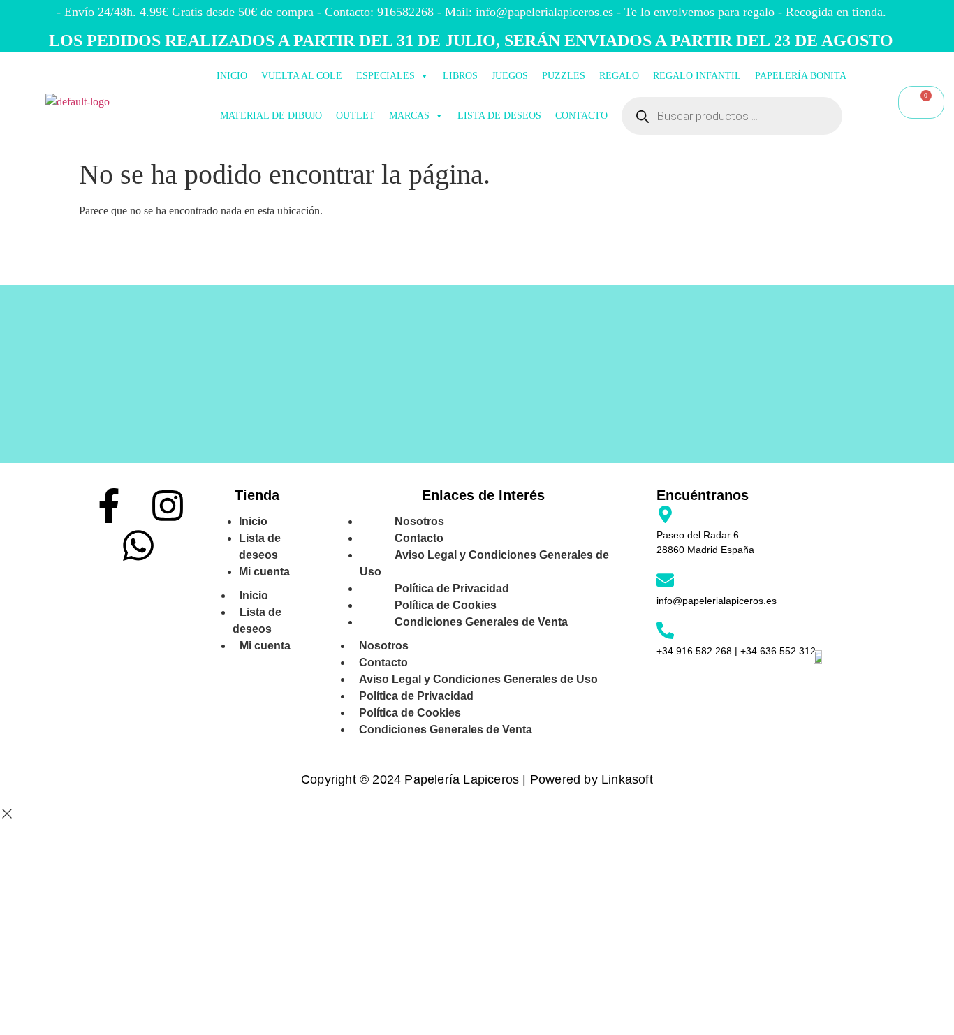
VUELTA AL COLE (301, 76)
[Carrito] (921, 102)
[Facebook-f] (108, 505)
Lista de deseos (260, 546)
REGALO (619, 76)
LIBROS (460, 76)
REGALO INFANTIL (697, 76)
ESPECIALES (385, 76)
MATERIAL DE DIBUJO (271, 115)
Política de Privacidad (416, 696)
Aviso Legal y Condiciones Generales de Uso (484, 563)
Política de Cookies (410, 713)
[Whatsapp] (138, 545)
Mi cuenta (264, 572)
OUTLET (355, 115)
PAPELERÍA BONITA (800, 76)
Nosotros (384, 646)
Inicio (254, 595)
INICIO (232, 76)
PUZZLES (563, 76)
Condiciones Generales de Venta (481, 622)
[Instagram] (167, 505)
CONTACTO (581, 115)
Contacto (383, 662)
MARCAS (409, 115)
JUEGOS (510, 76)
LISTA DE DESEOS (499, 115)
